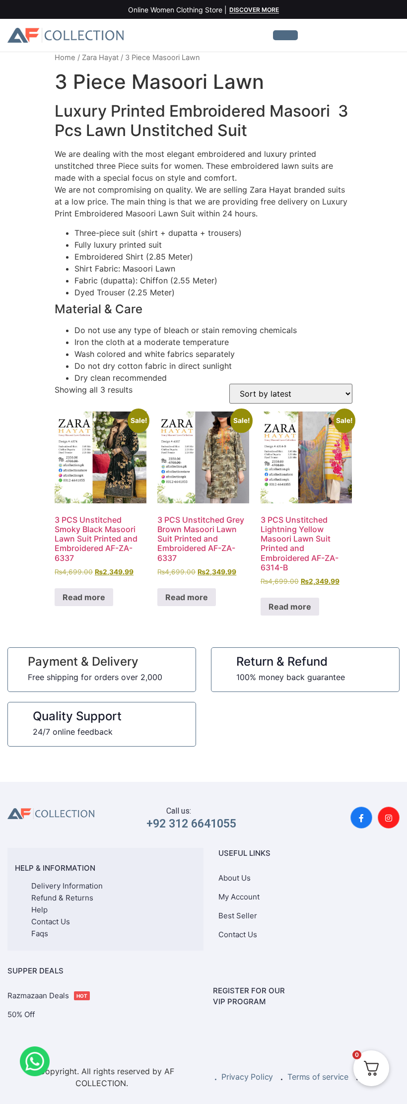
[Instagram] (389, 817)
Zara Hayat (100, 57)
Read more (84, 597)
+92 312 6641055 (191, 823)
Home (65, 57)
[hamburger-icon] (285, 35)
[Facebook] (361, 817)
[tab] (203, 343)
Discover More (254, 10)
